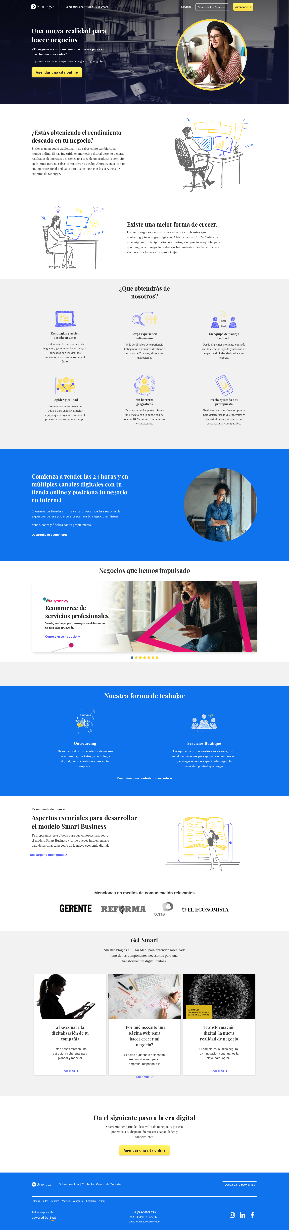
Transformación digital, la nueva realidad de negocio (219, 1032)
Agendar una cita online (57, 72)
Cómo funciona (75, 6)
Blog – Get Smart (98, 6)
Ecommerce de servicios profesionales (77, 612)
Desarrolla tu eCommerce (212, 7)
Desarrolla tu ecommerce (50, 534)
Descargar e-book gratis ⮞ (48, 854)
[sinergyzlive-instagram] (232, 1219)
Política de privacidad (43, 1212)
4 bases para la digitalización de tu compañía (70, 1032)
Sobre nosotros (69, 1184)
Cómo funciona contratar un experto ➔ (144, 778)
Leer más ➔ (219, 1071)
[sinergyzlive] (242, 1219)
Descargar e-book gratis (240, 1184)
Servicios (186, 6)
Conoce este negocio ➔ (62, 636)
